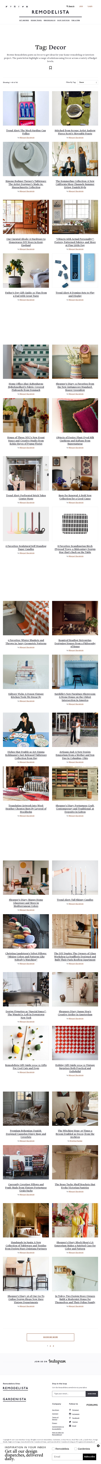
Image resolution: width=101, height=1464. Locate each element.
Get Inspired (24, 20)
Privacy (54, 1423)
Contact (55, 1413)
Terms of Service (55, 1418)
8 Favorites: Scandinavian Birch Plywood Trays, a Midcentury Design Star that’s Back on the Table (75, 549)
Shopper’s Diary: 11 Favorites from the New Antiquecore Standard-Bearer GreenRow (75, 387)
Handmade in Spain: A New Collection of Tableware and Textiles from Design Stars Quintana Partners (26, 1245)
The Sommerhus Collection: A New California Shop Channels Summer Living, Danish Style (75, 184)
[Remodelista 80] (10, 6)
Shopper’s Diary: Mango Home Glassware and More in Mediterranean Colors (26, 903)
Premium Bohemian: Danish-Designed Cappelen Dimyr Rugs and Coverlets (26, 1134)
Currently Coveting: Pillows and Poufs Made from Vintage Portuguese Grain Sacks (26, 1187)
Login (90, 6)
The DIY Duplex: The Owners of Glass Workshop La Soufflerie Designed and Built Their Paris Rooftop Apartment (75, 956)
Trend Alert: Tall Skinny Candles (75, 900)
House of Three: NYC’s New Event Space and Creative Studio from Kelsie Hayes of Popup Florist (26, 440)
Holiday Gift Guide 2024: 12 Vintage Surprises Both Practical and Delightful (75, 1068)
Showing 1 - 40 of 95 (10, 82)
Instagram (75, 1414)
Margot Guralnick (27, 138)
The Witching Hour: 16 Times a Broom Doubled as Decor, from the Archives (75, 1134)
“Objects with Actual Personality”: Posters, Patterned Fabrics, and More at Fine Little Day (75, 242)
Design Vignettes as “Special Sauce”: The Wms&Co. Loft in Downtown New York (26, 1014)
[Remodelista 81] (15, 6)
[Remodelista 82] (19, 6)
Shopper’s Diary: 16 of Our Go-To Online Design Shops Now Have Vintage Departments (26, 1299)
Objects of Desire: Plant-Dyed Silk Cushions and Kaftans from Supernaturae (75, 440)
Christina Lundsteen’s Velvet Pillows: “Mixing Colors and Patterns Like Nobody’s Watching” (26, 956)
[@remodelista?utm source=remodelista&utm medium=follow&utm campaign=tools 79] (6, 6)
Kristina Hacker (76, 1141)
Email (74, 1426)
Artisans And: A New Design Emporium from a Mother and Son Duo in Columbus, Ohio (75, 755)
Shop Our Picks (63, 20)
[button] (69, 6)
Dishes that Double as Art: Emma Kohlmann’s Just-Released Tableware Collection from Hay (26, 755)
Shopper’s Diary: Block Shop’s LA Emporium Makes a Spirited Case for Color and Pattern (75, 1245)
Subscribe (89, 1457)
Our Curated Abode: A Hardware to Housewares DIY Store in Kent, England (26, 242)
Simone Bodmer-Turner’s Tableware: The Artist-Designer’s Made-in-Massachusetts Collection (26, 184)
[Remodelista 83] (23, 6)
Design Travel (36, 20)
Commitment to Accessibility (58, 1428)
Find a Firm (75, 20)
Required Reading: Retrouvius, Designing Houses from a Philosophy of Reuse (75, 643)
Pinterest (75, 1410)
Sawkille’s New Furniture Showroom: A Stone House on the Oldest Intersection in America (75, 697)
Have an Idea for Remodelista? (58, 1434)
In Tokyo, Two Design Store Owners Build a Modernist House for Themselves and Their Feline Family (75, 1299)
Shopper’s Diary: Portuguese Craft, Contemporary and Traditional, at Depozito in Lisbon (75, 809)
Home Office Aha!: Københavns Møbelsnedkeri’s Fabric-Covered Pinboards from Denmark (26, 387)
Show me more (50, 1337)
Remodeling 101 (49, 20)
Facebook (75, 1418)
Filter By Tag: (71, 82)
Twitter (75, 1422)
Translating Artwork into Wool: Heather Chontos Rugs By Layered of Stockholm (26, 809)
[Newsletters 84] (27, 6)
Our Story (55, 1410)
